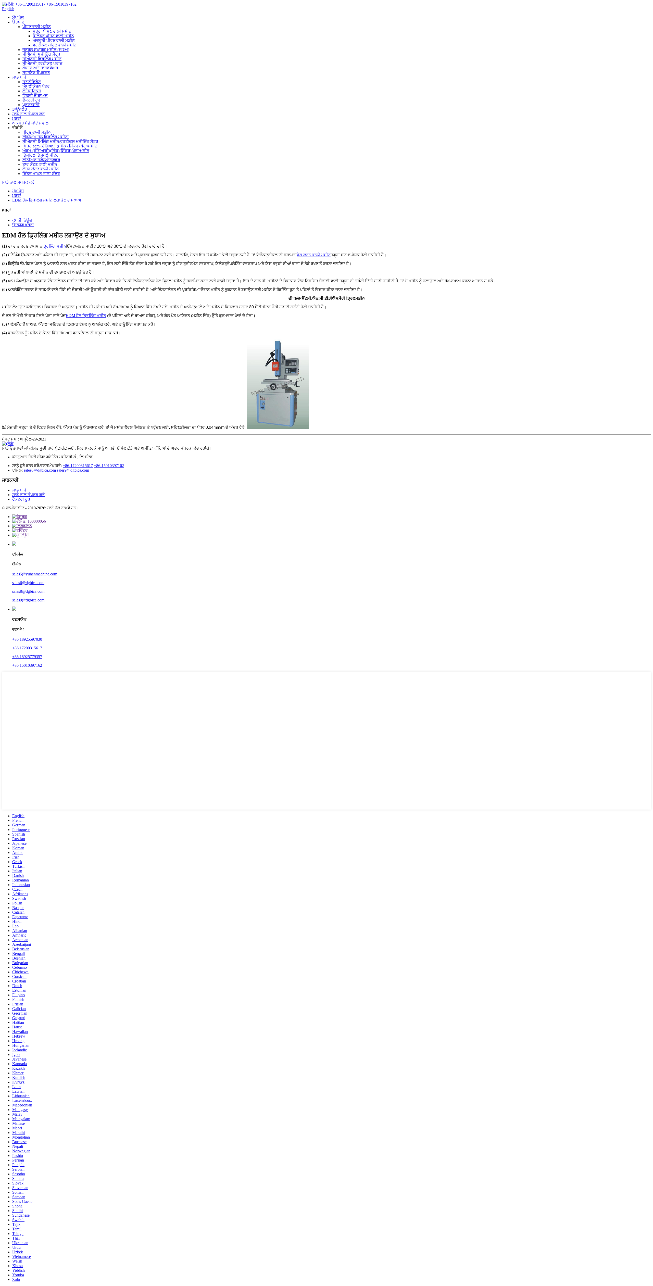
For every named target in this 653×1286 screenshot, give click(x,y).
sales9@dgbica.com (73, 470)
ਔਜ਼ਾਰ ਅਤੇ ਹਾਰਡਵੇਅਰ (40, 68)
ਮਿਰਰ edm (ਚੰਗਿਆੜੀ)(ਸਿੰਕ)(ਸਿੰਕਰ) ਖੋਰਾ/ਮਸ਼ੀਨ (59, 146)
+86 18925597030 (27, 639)
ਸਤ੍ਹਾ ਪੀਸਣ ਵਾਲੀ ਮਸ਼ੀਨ (52, 31)
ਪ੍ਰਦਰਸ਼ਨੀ (31, 105)
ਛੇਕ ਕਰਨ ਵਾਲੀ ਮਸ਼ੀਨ (314, 255)
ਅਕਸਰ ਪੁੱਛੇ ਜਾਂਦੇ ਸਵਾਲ (30, 123)
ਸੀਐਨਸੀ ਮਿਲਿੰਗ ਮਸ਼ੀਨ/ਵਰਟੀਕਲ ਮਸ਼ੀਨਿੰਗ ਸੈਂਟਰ (60, 141)
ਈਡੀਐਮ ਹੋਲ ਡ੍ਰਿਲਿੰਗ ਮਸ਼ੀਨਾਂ (45, 137)
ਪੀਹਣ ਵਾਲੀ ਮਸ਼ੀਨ (36, 26)
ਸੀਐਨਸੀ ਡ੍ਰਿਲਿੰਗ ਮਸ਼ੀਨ (41, 59)
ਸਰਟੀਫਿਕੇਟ (31, 82)
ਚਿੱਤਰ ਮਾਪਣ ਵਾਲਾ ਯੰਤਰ (41, 173)
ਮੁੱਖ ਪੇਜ (18, 17)
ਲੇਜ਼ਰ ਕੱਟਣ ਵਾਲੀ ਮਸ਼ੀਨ (40, 169)
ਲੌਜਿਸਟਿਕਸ (31, 91)
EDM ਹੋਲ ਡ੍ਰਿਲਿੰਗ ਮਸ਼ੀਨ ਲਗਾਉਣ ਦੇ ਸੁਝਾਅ (46, 200)
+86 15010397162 (27, 665)
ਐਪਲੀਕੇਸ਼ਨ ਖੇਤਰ (35, 86)
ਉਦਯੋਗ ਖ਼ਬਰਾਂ (23, 225)
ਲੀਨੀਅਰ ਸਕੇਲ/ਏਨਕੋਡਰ (41, 160)
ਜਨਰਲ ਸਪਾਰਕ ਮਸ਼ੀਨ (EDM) (45, 49)
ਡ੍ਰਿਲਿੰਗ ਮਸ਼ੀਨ (54, 246)
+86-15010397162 (109, 465)
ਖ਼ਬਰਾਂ (16, 118)
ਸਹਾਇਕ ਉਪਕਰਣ (36, 72)
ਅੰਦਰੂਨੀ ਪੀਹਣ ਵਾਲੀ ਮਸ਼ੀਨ (54, 40)
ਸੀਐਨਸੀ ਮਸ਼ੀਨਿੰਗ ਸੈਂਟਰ (41, 54)
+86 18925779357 (27, 656)
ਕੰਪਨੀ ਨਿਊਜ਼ (22, 220)
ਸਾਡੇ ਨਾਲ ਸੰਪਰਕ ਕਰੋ (28, 114)
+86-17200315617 (78, 465)
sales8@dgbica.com (28, 591)
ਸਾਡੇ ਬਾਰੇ (19, 77)
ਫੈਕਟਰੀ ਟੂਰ (31, 100)
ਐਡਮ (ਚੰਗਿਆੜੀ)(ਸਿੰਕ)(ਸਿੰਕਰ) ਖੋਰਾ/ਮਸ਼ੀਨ (55, 150)
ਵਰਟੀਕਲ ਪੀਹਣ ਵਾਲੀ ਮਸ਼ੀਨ (55, 45)
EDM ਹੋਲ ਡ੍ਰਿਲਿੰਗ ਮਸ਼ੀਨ (86, 315)
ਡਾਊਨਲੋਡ (19, 109)
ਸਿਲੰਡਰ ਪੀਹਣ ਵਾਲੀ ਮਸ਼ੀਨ (53, 36)
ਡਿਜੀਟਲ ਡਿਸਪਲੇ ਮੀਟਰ (40, 155)
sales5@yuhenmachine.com (34, 574)
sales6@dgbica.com (40, 470)
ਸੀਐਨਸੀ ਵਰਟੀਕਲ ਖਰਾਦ (42, 63)
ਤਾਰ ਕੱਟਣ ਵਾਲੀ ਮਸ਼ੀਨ (39, 164)
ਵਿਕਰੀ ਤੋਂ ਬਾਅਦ (35, 95)
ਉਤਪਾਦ (18, 22)
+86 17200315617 (27, 648)
